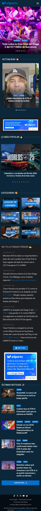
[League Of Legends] (10, 204)
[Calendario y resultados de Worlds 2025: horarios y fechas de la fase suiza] (20, 157)
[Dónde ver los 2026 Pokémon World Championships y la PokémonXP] (8, 425)
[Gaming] (10, 218)
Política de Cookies (25, 499)
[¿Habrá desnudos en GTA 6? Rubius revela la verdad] (18, 85)
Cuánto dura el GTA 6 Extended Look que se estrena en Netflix (26, 411)
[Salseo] (10, 232)
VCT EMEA (8, 295)
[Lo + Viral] (31, 232)
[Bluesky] (27, 496)
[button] (3, 27)
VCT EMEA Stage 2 (11, 337)
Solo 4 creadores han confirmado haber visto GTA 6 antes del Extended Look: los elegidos (27, 449)
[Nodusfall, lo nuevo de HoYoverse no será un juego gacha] (8, 393)
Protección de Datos (20, 502)
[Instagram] (20, 496)
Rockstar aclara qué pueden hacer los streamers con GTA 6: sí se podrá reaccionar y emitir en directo (27, 470)
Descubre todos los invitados (23, 280)
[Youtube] (23, 496)
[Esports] (31, 204)
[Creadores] (31, 218)
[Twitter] (17, 496)
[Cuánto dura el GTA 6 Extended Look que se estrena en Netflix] (8, 409)
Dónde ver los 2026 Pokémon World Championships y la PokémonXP (25, 428)
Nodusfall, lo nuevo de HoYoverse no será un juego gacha (27, 395)
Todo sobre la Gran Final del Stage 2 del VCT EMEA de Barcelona (20, 45)
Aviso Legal (13, 499)
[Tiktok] (14, 496)
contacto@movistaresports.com (20, 505)
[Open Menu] (38, 3)
